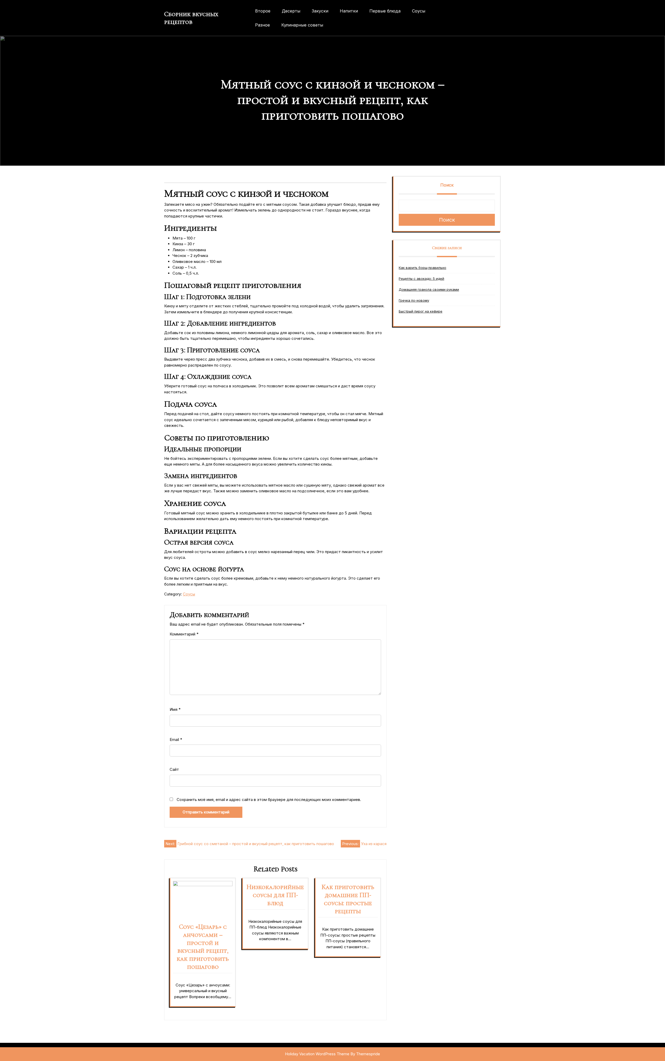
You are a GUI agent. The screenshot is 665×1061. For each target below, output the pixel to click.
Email (176, 739)
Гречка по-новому (414, 300)
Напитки (349, 11)
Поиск (447, 185)
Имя (175, 709)
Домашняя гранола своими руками (429, 289)
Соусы (418, 11)
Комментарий (184, 634)
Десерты (291, 11)
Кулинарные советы (302, 25)
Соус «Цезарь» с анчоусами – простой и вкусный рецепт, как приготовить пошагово (203, 947)
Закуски (320, 11)
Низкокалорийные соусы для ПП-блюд (275, 895)
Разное (262, 25)
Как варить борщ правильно (422, 268)
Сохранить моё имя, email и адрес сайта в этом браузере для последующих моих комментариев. (269, 799)
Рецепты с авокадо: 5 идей (421, 278)
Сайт (174, 769)
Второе (262, 11)
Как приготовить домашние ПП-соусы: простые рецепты (348, 899)
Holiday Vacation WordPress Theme (317, 1053)
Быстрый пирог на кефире (420, 311)
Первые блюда (385, 11)
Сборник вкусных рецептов (191, 18)
